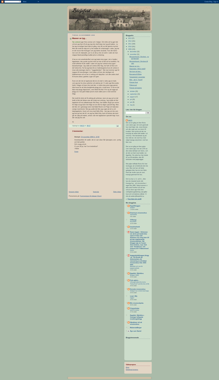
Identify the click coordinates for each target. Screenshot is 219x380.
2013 (130, 38)
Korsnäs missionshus (137, 289)
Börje (127, 367)
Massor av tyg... (134, 66)
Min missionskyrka (136, 303)
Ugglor (132, 298)
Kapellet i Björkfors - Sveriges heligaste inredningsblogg (137, 317)
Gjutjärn (132, 207)
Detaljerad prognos (132, 370)
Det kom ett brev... (135, 71)
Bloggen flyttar (134, 275)
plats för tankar (134, 310)
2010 (130, 46)
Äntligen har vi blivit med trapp (139, 291)
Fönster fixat (133, 82)
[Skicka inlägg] (117, 126)
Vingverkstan (134, 308)
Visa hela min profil (134, 199)
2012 (130, 41)
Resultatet (133, 221)
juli (131, 99)
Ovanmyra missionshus (138, 213)
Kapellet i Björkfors (137, 273)
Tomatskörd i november (137, 77)
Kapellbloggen (135, 206)
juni (131, 102)
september (133, 94)
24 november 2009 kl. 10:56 (90, 137)
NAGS (130, 120)
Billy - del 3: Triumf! (135, 80)
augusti (132, 97)
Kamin (132, 250)
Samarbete (133, 214)
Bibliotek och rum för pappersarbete (136, 267)
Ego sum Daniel (135, 331)
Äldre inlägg (117, 192)
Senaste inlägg (74, 192)
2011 (130, 44)
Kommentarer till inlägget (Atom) (91, 196)
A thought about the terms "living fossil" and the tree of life (139, 283)
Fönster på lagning (135, 88)
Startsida (96, 192)
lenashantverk (135, 227)
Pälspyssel (133, 85)
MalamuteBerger (136, 327)
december (133, 51)
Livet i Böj (133, 296)
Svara (76, 151)
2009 (130, 49)
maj (131, 105)
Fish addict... (134, 280)
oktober (132, 91)
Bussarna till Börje (135, 74)
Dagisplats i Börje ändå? (137, 69)
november (133, 54)
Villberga (133, 220)
